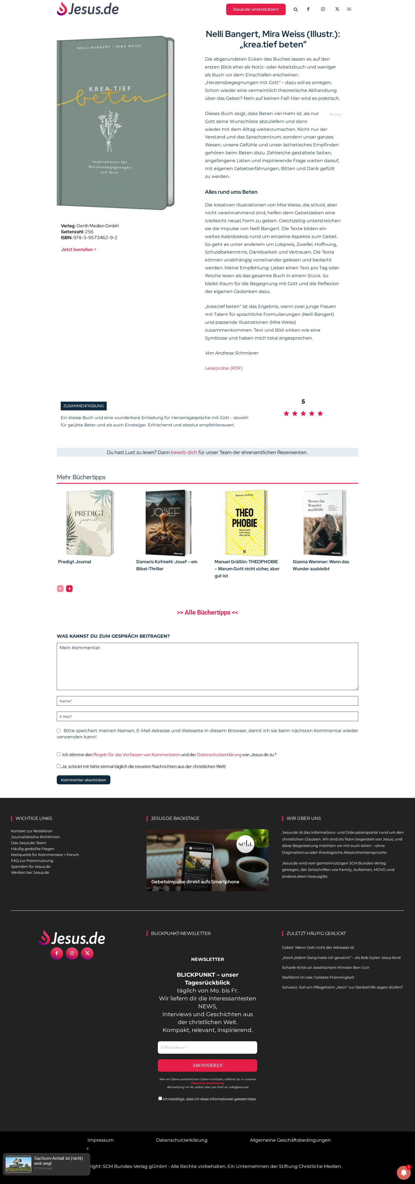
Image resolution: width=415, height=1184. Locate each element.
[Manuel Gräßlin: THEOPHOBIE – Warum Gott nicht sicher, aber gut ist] (246, 523)
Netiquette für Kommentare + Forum (45, 854)
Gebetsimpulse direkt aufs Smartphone (195, 882)
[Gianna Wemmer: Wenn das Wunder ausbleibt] (324, 523)
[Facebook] (308, 10)
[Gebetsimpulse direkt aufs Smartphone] (207, 866)
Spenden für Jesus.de (31, 866)
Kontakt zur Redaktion (32, 831)
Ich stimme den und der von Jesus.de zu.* (169, 755)
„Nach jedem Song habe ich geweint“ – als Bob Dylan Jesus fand (341, 957)
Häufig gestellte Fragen (32, 848)
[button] (296, 10)
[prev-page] (60, 588)
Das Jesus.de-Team (28, 842)
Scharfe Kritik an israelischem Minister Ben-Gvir (325, 967)
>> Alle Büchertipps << (207, 612)
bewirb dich (184, 452)
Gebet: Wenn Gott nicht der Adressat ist (318, 947)
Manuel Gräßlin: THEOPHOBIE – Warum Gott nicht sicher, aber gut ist (247, 569)
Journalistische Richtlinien (35, 837)
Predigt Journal (74, 562)
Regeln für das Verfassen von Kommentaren (136, 755)
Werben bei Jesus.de (30, 872)
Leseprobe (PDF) (224, 368)
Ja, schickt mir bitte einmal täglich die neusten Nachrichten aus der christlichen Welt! (143, 766)
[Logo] (72, 938)
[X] (338, 10)
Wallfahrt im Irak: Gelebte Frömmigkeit (318, 977)
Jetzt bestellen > (79, 249)
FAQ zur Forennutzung (32, 860)
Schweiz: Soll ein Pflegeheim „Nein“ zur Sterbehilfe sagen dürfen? (342, 987)
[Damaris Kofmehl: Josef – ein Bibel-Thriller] (168, 523)
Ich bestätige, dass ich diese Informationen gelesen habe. (209, 1099)
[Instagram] (323, 10)
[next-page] (69, 588)
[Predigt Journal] (90, 523)
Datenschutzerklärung (219, 755)
